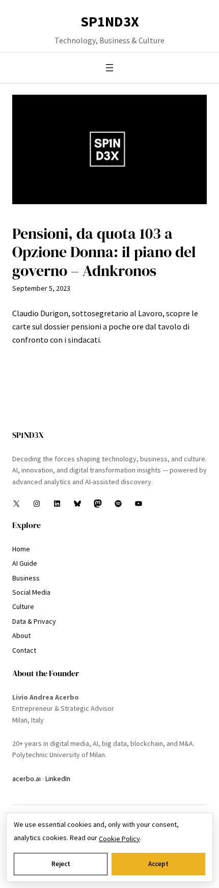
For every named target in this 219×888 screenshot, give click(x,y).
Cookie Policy (119, 838)
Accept (158, 863)
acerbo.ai (26, 778)
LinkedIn (57, 778)
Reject (60, 863)
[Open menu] (109, 68)
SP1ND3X (109, 21)
